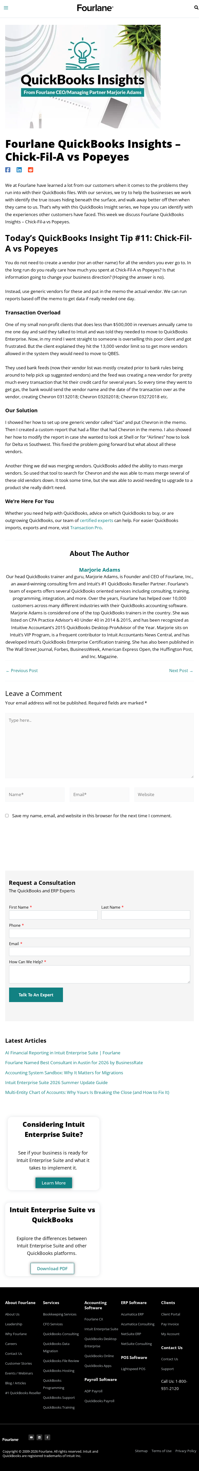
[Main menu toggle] (6, 8)
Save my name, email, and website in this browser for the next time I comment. (92, 816)
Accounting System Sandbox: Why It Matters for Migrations (64, 1073)
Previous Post (22, 670)
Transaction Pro (86, 528)
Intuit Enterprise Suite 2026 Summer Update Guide (56, 1082)
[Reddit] (30, 169)
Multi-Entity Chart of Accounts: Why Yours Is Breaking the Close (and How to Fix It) (87, 1092)
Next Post (181, 670)
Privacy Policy (185, 1450)
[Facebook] (7, 169)
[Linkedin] (19, 169)
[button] (196, 8)
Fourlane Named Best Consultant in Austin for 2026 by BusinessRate (74, 1062)
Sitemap (141, 1450)
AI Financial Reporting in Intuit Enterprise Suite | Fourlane (62, 1053)
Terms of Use (162, 1450)
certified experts (96, 520)
